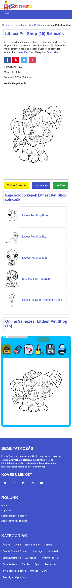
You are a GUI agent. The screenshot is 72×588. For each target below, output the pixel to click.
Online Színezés (16, 185)
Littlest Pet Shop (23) (34, 257)
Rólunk (5, 505)
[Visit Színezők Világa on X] (5, 483)
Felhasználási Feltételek (14, 516)
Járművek (53, 551)
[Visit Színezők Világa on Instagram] (32, 483)
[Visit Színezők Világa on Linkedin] (23, 483)
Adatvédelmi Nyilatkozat (14, 521)
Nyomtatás (41, 185)
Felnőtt (48, 544)
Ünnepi (34, 570)
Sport (37, 564)
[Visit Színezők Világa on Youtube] (41, 483)
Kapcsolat (6, 510)
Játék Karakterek (12, 557)
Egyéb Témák (32, 544)
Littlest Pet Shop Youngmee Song (42, 299)
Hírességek (38, 551)
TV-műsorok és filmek (14, 570)
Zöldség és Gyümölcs (14, 577)
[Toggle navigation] (7, 14)
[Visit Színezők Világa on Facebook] (14, 483)
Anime (17, 544)
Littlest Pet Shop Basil (35, 236)
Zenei (45, 570)
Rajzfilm (26, 564)
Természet (50, 564)
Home (7, 25)
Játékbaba (18, 25)
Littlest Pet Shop (35, 25)
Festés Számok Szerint (15, 551)
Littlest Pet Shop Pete (35, 215)
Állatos (6, 544)
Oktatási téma (10, 564)
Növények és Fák (50, 557)
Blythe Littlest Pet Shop (36, 278)
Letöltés (60, 185)
